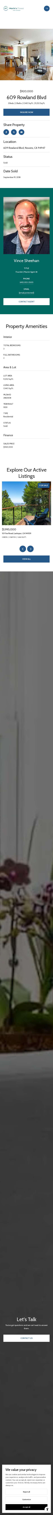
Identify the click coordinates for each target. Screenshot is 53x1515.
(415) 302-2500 (26, 282)
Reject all (26, 1492)
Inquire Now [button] (26, 112)
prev (23, 549)
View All (26, 559)
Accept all (26, 1507)
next (30, 549)
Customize (26, 1499)
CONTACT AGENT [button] (26, 301)
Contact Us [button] (26, 1338)
